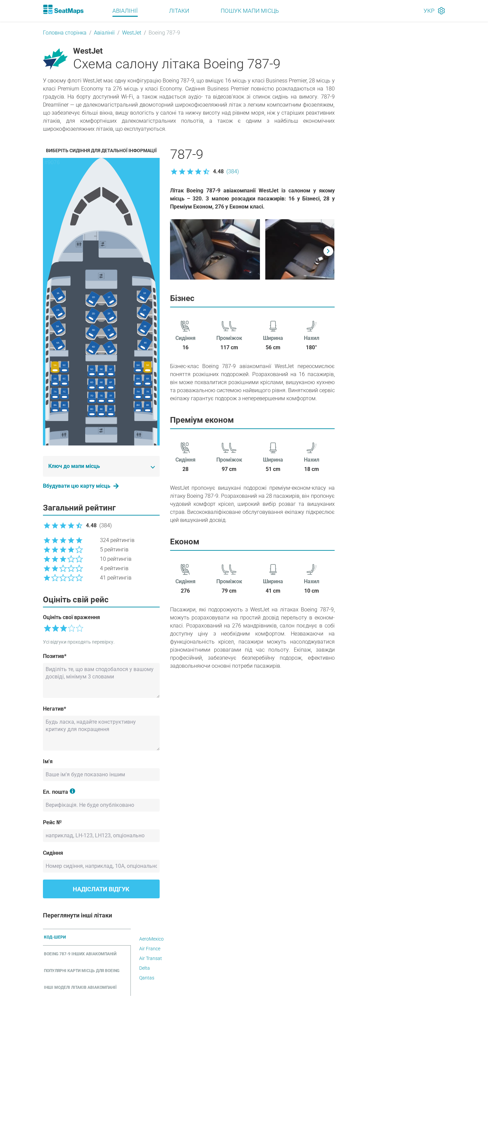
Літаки (179, 10)
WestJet (131, 32)
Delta (144, 968)
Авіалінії (125, 10)
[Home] (63, 9)
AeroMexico (151, 939)
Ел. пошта (55, 792)
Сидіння (53, 853)
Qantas (146, 977)
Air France (149, 948)
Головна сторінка (65, 32)
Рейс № (52, 822)
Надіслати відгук (101, 889)
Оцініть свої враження (71, 617)
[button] (204, 172)
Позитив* (54, 656)
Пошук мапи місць (250, 10)
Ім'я (48, 761)
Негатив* (54, 709)
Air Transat (150, 958)
